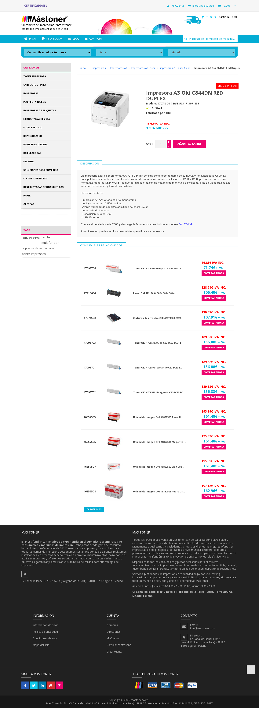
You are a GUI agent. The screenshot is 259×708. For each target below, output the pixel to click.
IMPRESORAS (30, 93)
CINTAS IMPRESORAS (35, 178)
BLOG (76, 38)
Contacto (95, 38)
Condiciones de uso (45, 638)
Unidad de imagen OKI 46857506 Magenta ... (159, 442)
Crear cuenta (114, 651)
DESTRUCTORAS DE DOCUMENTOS (43, 187)
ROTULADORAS (32, 153)
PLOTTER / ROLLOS (34, 102)
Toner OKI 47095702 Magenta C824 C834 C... (159, 392)
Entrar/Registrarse (203, 5)
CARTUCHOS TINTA (34, 84)
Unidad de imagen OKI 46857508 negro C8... (159, 491)
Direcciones (114, 631)
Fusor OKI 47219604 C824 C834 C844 (153, 293)
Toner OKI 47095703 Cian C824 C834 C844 (157, 342)
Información (54, 38)
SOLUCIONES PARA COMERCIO (40, 170)
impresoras (49, 248)
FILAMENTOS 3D (32, 127)
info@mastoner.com (202, 628)
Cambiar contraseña (119, 645)
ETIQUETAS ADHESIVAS (36, 119)
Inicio (32, 38)
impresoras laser (32, 248)
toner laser (46, 237)
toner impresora (34, 254)
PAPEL (27, 195)
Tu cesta (211, 17)
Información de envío (46, 625)
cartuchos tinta (31, 237)
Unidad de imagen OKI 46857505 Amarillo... (158, 417)
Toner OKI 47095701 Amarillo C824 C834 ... (158, 367)
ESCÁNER (28, 161)
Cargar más (93, 509)
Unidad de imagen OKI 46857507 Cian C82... (158, 466)
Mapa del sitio (41, 645)
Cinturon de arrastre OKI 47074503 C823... (158, 318)
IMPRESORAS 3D (32, 136)
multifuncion (50, 243)
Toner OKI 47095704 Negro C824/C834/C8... (158, 268)
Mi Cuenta (177, 5)
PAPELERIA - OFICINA (35, 144)
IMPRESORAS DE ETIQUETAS (39, 110)
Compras (112, 625)
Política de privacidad (45, 631)
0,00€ (227, 5)
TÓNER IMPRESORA (34, 76)
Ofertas (28, 204)
